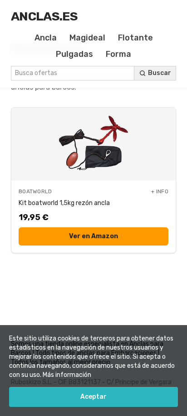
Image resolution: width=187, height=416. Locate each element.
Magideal (87, 38)
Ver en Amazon (93, 236)
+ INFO (159, 191)
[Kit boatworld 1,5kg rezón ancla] (93, 144)
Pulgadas (74, 54)
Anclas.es (44, 16)
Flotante (135, 38)
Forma (118, 54)
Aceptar (93, 397)
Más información (67, 375)
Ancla (45, 38)
